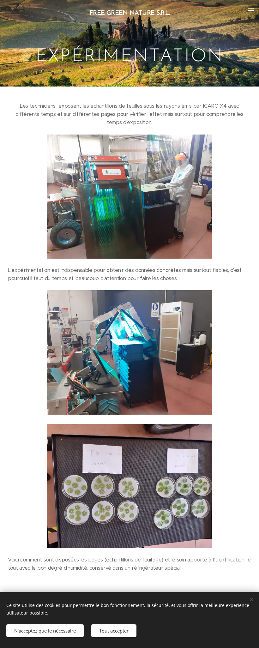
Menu (251, 8)
